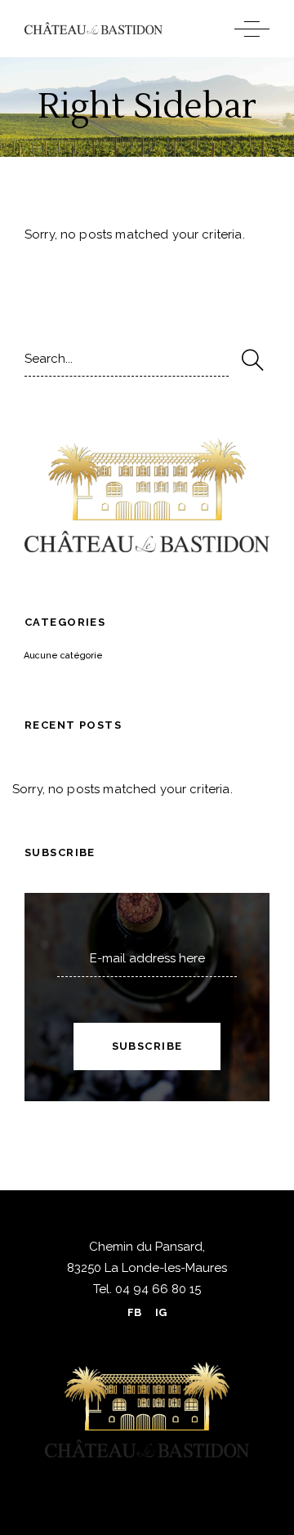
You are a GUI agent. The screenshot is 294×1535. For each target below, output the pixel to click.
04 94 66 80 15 (156, 1289)
